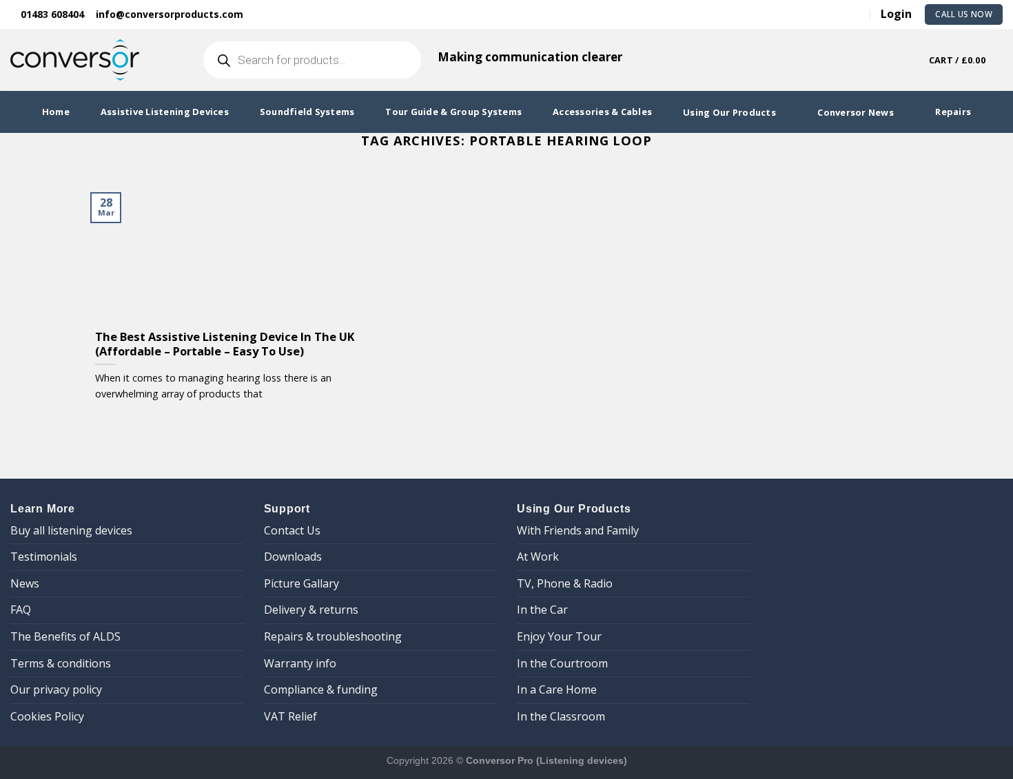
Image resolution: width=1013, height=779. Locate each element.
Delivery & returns (311, 609)
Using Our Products (729, 112)
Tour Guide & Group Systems (453, 111)
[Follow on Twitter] (814, 14)
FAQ (20, 609)
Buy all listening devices (71, 530)
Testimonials (43, 556)
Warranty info (300, 663)
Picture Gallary (301, 583)
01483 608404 (51, 14)
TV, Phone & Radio (565, 583)
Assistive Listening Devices (165, 111)
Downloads (293, 556)
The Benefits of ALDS (65, 636)
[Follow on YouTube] (856, 14)
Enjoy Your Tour (559, 636)
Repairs (953, 111)
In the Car (542, 609)
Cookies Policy (47, 716)
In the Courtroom (562, 663)
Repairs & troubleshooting (333, 636)
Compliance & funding (321, 689)
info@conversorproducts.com (169, 14)
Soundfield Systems (307, 111)
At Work (538, 556)
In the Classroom (561, 716)
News (24, 583)
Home (56, 111)
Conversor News (855, 112)
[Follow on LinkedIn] (835, 14)
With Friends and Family (578, 530)
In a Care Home (557, 689)
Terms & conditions (60, 663)
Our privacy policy (56, 689)
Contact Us (292, 530)
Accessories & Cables (602, 111)
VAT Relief (290, 716)
